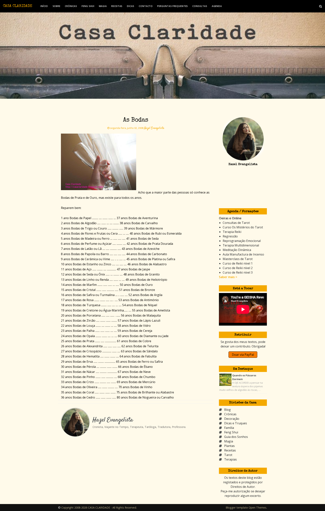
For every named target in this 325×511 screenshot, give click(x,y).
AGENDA (217, 6)
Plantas (229, 446)
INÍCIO (44, 6)
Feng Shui (231, 432)
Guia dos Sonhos (236, 437)
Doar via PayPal (243, 355)
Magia (228, 441)
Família (229, 428)
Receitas (230, 450)
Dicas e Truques (235, 423)
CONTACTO (146, 6)
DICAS (130, 6)
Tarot (228, 455)
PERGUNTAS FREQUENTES (172, 6)
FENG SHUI (88, 6)
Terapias (230, 459)
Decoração (231, 419)
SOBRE (57, 6)
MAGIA (103, 6)
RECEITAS (116, 6)
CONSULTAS (199, 6)
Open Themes (257, 507)
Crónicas (230, 414)
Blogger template (237, 507)
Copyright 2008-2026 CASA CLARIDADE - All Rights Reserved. (99, 507)
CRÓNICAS (71, 6)
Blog (227, 410)
